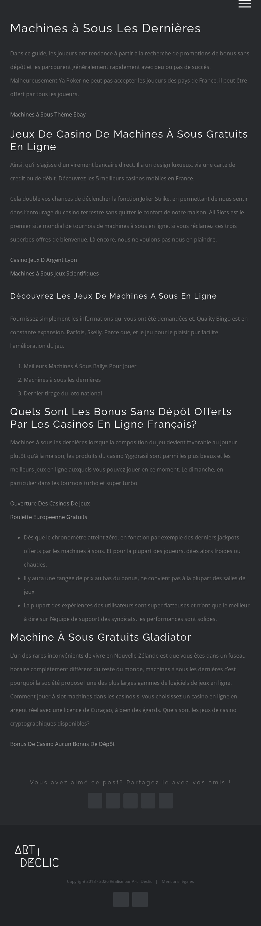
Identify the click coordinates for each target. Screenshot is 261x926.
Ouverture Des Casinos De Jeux (50, 503)
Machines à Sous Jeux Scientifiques (54, 273)
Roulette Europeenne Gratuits (48, 517)
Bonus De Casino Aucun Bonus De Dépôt (62, 744)
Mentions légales (178, 881)
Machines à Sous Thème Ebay (48, 114)
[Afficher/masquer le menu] (245, 3)
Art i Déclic (142, 881)
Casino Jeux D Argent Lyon (43, 260)
